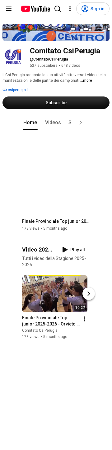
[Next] (88, 294)
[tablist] (56, 122)
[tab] (30, 122)
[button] (80, 122)
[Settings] (70, 8)
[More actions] (84, 319)
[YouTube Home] (35, 8)
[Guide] (8, 8)
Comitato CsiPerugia (40, 331)
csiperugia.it (18, 90)
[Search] (57, 8)
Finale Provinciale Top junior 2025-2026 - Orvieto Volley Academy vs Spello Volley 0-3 (56, 221)
